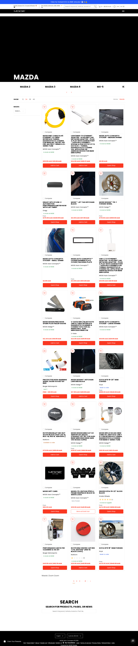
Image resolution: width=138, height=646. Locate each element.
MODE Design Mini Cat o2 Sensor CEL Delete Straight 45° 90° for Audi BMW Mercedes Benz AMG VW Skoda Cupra (83, 436)
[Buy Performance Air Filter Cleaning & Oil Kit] (55, 529)
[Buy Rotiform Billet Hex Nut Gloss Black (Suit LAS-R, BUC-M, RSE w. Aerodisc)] (55, 414)
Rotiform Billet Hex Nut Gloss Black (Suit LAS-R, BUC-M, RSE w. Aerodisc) (54, 435)
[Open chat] (133, 641)
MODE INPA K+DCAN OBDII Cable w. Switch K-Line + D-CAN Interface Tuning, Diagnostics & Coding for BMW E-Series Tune (110, 436)
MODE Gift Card (50, 491)
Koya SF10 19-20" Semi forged (108, 380)
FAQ (24, 643)
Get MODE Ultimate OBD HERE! (50, 6)
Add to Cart (55, 165)
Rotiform (46, 440)
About (37, 643)
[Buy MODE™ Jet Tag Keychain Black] (83, 184)
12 (23, 99)
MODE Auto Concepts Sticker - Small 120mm (53, 260)
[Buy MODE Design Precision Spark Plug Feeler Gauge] (55, 303)
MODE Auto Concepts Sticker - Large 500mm (109, 323)
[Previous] (67, 92)
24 (26, 99)
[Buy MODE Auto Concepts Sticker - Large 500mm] (111, 303)
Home (115, 99)
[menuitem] (105, 6)
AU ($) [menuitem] (122, 6)
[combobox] (79, 6)
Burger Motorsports (50, 386)
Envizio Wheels (104, 496)
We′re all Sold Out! (83, 511)
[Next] (71, 92)
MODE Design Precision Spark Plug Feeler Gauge (54, 323)
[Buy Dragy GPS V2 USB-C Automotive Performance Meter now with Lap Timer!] (55, 184)
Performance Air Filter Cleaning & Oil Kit (54, 549)
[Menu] (123, 11)
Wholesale (51, 643)
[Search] (95, 6)
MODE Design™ (104, 207)
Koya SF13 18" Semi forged (111, 548)
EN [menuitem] (118, 6)
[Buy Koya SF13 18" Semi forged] (111, 529)
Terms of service (85, 643)
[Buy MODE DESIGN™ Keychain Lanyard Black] (83, 361)
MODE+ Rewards (61, 643)
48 (34, 99)
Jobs (113, 643)
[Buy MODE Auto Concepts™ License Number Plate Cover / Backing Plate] (83, 240)
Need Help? (30, 643)
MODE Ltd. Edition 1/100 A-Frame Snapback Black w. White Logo (83, 493)
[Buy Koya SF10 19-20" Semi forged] (111, 361)
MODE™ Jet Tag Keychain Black (82, 203)
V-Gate (74, 333)
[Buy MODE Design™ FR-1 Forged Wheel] (111, 184)
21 (85, 581)
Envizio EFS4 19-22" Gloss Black (110, 492)
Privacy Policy (96, 643)
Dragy (45, 210)
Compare (48, 132)
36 (30, 99)
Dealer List (43, 643)
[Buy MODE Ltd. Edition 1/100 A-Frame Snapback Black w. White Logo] (83, 473)
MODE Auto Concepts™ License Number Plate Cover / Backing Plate (82, 260)
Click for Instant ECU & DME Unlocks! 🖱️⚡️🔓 (69, 2)
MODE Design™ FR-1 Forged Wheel (108, 203)
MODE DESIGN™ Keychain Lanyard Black (82, 380)
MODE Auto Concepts (66, 640)
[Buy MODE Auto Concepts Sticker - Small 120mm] (55, 240)
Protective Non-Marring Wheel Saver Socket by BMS (55, 381)
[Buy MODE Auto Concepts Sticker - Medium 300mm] (111, 117)
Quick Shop (111, 165)
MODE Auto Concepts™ (51, 149)
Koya (101, 385)
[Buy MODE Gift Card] (55, 473)
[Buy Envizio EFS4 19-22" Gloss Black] (111, 473)
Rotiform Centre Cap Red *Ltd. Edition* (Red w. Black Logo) (83, 550)
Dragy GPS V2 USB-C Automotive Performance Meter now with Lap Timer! (54, 204)
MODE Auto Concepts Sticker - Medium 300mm (110, 137)
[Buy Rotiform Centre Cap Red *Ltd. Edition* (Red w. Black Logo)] (83, 529)
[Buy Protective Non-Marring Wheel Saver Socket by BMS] (55, 361)
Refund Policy (106, 643)
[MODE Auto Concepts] (20, 11)
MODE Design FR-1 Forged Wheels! (24, 6)
